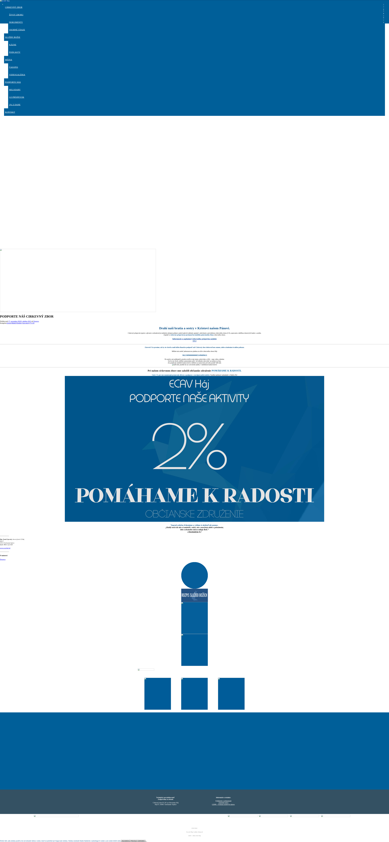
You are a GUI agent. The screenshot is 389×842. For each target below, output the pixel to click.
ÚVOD (32, 323)
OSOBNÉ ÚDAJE (17, 30)
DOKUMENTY (16, 22)
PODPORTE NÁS (13, 82)
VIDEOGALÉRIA (17, 75)
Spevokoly (25, 323)
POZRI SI (194, 600)
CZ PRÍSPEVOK (16, 97)
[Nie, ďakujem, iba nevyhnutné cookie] (146, 841)
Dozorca (36, 321)
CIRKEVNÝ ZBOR (13, 7)
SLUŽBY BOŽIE (12, 37)
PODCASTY (14, 52)
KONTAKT (10, 112)
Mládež (13, 323)
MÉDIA (8, 60)
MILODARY (15, 89)
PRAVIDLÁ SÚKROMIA (138, 841)
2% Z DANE (14, 104)
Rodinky (19, 323)
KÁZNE (12, 45)
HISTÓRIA (194, 582)
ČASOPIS (13, 67)
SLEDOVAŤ (194, 656)
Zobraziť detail (157, 701)
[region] (194, 117)
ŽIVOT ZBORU (16, 15)
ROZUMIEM (125, 841)
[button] (194, 205)
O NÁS (194, 624)
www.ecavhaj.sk (5, 548)
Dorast (9, 323)
